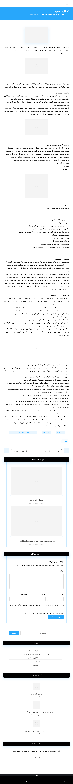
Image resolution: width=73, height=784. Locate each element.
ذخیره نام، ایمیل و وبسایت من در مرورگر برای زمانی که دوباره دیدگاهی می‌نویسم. (35, 605)
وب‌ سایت (24, 594)
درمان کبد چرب (36, 694)
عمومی (11, 432)
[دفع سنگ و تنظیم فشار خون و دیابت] (36, 723)
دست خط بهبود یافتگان (37, 503)
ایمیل (43, 594)
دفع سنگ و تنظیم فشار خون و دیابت (36, 731)
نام (62, 594)
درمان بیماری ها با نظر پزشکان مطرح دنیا (26, 432)
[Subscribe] (11, 757)
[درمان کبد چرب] (36, 686)
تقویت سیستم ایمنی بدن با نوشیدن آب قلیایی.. (36, 712)
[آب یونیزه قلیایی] (67, 3)
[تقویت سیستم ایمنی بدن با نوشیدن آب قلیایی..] (36, 705)
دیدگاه (61, 571)
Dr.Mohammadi (60, 432)
